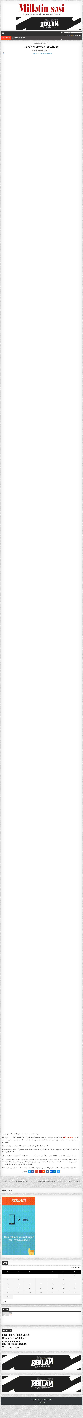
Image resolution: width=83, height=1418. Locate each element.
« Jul (4, 1302)
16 (75, 1284)
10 (7, 1284)
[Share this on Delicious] (58, 1171)
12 (30, 1284)
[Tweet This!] (29, 1171)
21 (52, 1288)
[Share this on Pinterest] (40, 1171)
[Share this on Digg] (51, 1171)
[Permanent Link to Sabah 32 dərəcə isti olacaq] (41, 592)
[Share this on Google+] (36, 1171)
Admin (35, 50)
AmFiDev (41, 1402)
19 (30, 1288)
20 (41, 1288)
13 (41, 1284)
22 (64, 1288)
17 (7, 1288)
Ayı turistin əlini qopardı (18, 38)
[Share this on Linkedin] (54, 1171)
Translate (77, 36)
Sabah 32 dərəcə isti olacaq (41, 47)
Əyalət (38, 43)
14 (52, 1284)
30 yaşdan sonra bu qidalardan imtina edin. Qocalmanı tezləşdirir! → (58, 1181)
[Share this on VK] (47, 1171)
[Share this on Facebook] (32, 1171)
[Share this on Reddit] (43, 1171)
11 (18, 1284)
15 (63, 1284)
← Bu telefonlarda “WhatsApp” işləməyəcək (16, 1181)
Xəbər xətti (44, 43)
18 (18, 1288)
